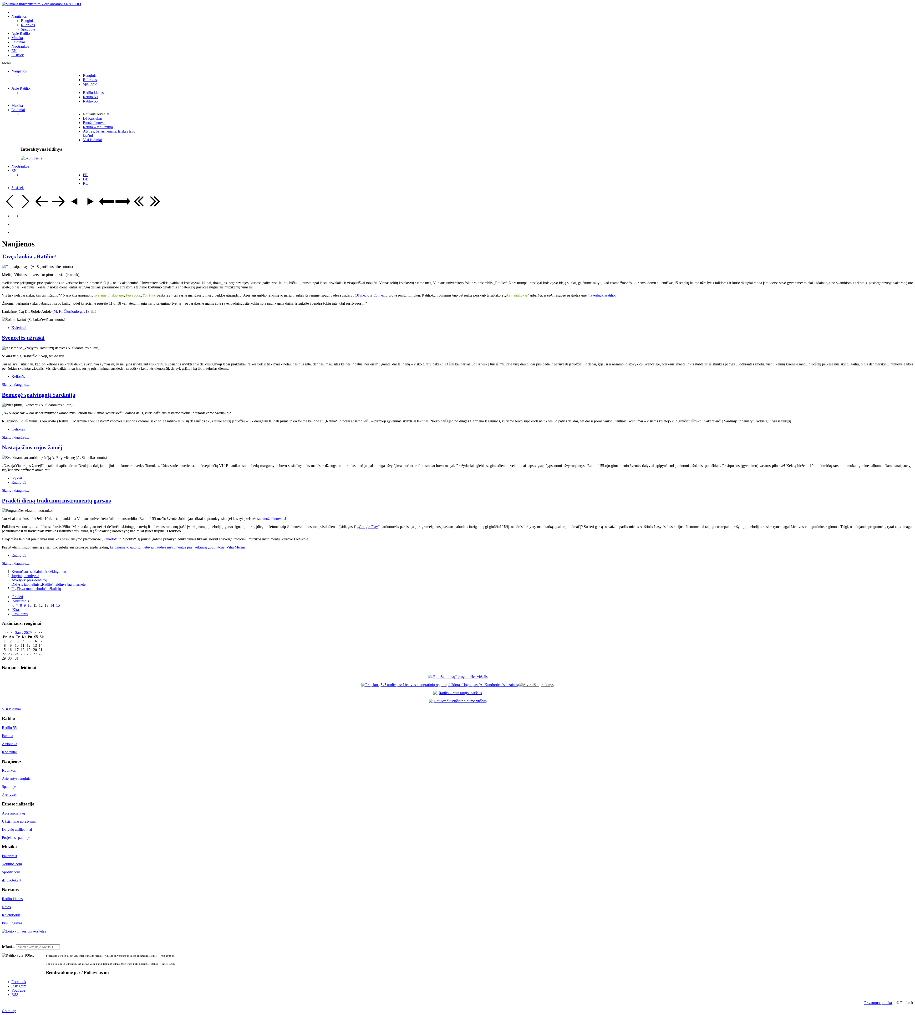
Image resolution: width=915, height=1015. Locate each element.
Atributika (9, 744)
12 (41, 605)
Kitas (16, 610)
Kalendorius (11, 915)
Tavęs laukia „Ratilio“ (29, 256)
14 (52, 605)
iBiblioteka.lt (11, 880)
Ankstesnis (20, 601)
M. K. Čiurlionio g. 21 (70, 311)
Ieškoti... (8, 947)
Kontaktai (9, 752)
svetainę (100, 295)
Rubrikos (9, 770)
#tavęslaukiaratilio (601, 295)
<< (7, 633)
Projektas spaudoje (16, 838)
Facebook (18, 982)
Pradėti (17, 597)
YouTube (18, 990)
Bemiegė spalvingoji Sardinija (38, 395)
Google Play (368, 527)
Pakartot (109, 539)
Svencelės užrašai (23, 338)
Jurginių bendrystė (25, 576)
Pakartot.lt (9, 856)
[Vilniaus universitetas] (24, 931)
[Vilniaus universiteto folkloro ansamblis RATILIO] (41, 4)
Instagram (18, 986)
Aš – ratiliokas (517, 295)
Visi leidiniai (11, 709)
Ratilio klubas (12, 899)
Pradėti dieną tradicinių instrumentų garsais (56, 500)
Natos (6, 907)
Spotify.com (11, 872)
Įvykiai (16, 478)
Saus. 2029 (23, 633)
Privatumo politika (878, 1003)
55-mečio (380, 295)
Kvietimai (18, 328)
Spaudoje (9, 786)
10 (29, 605)
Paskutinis (20, 614)
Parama (7, 736)
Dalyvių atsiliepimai (17, 829)
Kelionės (18, 376)
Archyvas (9, 795)
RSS (14, 995)
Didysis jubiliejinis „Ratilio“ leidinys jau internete (48, 584)
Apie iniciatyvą (13, 813)
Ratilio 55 (18, 482)
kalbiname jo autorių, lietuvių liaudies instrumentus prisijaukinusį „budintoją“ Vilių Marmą (177, 547)
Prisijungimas (12, 923)
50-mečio (362, 295)
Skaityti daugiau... (15, 385)
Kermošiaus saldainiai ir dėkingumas (38, 571)
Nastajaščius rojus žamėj (32, 447)
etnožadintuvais (273, 519)
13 (46, 605)
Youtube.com (12, 864)
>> (40, 633)
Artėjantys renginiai (16, 778)
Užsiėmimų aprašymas (19, 821)
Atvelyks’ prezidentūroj (29, 580)
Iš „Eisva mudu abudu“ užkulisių (36, 589)
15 (58, 605)
